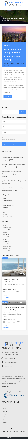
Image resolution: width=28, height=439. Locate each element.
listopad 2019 (6, 243)
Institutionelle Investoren (9, 205)
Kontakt (4, 422)
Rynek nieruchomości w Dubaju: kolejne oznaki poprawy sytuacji (12, 52)
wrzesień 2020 (6, 230)
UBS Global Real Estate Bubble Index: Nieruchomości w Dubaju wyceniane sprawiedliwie (11, 174)
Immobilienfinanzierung (8, 203)
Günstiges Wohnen (7, 200)
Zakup (4, 408)
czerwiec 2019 (6, 248)
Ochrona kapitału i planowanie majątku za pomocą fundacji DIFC (12, 159)
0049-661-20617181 (10, 358)
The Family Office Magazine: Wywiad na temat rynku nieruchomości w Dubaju (13, 166)
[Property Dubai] (14, 5)
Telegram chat (8, 366)
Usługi (4, 414)
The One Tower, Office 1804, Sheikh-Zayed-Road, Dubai (12, 353)
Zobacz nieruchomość (14, 272)
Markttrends (15, 63)
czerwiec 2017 (6, 250)
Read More (8, 96)
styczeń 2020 (6, 241)
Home (4, 405)
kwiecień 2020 (6, 234)
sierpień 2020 (6, 232)
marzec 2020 (6, 237)
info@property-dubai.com (11, 362)
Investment (5, 207)
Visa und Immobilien (8, 217)
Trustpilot (5, 386)
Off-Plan (5, 214)
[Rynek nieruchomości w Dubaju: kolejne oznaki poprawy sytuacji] (14, 34)
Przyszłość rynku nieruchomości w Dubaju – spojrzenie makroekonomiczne (13, 189)
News (4, 212)
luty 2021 (5, 225)
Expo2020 (5, 198)
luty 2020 (5, 239)
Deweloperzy (6, 411)
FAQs (4, 419)
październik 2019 (7, 246)
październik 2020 (7, 227)
